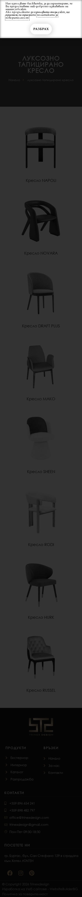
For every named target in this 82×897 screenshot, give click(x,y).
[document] (41, 448)
